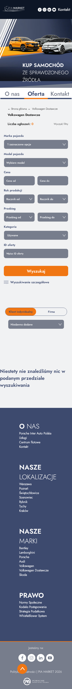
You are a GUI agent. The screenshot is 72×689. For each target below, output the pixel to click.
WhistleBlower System (33, 616)
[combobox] (36, 144)
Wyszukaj (36, 271)
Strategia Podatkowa (32, 611)
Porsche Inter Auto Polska (35, 433)
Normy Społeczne (30, 602)
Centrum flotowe (29, 442)
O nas (12, 94)
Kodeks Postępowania (32, 607)
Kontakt (64, 9)
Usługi (23, 438)
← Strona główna (17, 109)
